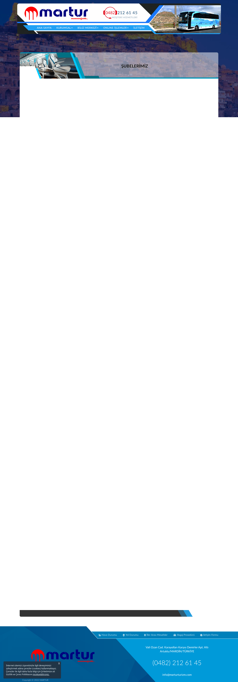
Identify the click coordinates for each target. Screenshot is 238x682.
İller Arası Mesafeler (156, 635)
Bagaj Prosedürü (185, 635)
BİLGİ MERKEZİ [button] (87, 28)
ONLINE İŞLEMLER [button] (115, 28)
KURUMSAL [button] (63, 28)
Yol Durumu (132, 635)
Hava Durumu (109, 635)
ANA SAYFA (45, 28)
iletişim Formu (210, 635)
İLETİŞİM (139, 28)
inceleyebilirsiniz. (41, 674)
